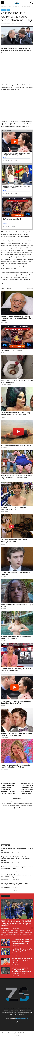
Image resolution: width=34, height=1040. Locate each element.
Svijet (8, 10)
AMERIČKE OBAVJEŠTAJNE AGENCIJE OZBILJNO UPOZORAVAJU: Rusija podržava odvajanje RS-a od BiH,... (22, 970)
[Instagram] (17, 1022)
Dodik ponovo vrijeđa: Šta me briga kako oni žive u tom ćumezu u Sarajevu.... (17, 867)
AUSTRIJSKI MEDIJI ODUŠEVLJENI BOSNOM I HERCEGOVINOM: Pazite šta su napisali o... (22, 941)
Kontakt (17, 1035)
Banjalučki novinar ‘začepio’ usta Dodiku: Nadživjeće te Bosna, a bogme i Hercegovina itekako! (15, 858)
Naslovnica (3, 6)
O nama (4, 1033)
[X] (17, 808)
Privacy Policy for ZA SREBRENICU (16, 1033)
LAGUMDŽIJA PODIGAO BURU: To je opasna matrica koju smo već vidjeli (14, 884)
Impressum (29, 1033)
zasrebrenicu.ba (24, 1038)
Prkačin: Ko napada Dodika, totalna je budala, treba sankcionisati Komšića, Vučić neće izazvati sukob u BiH (8, 788)
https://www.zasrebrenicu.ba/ (17, 800)
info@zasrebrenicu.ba (22, 1018)
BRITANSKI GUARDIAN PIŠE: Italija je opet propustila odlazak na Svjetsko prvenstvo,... (16, 923)
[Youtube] (19, 808)
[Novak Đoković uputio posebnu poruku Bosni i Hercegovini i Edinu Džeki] (5, 961)
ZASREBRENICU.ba (9, 23)
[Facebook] (14, 808)
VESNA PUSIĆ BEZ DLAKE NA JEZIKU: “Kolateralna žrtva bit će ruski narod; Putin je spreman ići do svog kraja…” (26, 788)
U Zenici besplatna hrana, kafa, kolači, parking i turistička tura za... (22, 950)
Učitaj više (16, 890)
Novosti (9, 6)
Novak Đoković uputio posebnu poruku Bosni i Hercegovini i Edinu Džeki (22, 960)
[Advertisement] (17, 69)
